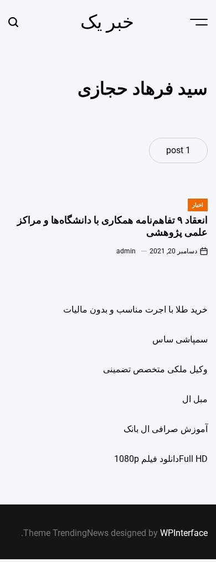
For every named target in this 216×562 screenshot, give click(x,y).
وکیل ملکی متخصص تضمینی (155, 369)
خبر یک (107, 21)
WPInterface (184, 533)
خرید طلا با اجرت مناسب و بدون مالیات (135, 309)
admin (126, 251)
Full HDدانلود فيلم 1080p (161, 459)
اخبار (197, 205)
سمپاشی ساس (180, 339)
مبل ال (195, 399)
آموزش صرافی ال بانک (166, 429)
